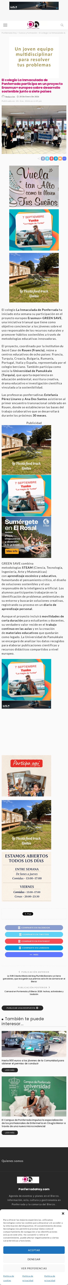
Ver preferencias (34, 1268)
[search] (62, 25)
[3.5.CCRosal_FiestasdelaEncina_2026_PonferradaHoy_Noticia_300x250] (34, 229)
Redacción (10, 97)
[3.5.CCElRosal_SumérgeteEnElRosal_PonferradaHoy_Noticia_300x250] (26, 537)
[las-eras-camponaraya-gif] (34, 186)
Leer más (10, 1070)
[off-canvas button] (5, 25)
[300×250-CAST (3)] (26, 775)
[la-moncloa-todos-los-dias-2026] (26, 876)
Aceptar (34, 1250)
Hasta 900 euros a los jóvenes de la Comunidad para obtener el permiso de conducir (33, 1062)
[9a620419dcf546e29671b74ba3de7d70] (34, 277)
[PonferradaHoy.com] (34, 25)
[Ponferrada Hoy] (28, 1179)
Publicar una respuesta (21, 1008)
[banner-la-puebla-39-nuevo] (34, 57)
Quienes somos (12, 1161)
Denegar (34, 1259)
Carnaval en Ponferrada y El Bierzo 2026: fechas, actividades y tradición (34, 993)
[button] (63, 1213)
